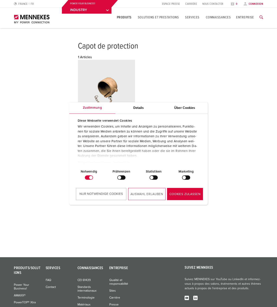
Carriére (114, 297)
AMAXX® (20, 295)
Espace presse (171, 4)
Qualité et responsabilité (118, 282)
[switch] (121, 177)
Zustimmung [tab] (92, 107)
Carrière (191, 4)
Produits (124, 17)
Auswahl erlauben (146, 194)
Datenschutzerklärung (94, 163)
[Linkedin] (195, 297)
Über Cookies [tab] (184, 108)
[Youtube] (187, 297)
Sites (112, 290)
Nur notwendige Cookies (101, 194)
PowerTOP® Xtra (25, 302)
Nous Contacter (212, 4)
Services (192, 17)
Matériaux (83, 304)
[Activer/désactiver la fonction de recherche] (261, 17)
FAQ (48, 280)
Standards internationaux (87, 289)
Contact (51, 287)
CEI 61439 (84, 280)
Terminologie (86, 297)
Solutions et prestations (158, 17)
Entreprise (245, 17)
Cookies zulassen (184, 194)
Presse (114, 304)
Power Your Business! (21, 286)
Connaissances (218, 17)
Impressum (122, 163)
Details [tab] (138, 108)
